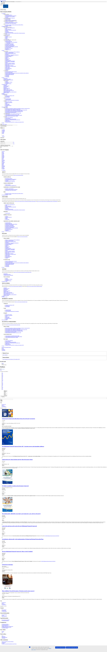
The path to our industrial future (9, 227)
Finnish (3, 157)
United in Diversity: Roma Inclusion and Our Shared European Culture (17, 459)
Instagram (3, 130)
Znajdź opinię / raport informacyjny (10, 27)
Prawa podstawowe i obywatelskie (10, 61)
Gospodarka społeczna (8, 105)
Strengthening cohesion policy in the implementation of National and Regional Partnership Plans (22, 539)
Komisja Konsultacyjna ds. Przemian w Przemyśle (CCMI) (13, 332)
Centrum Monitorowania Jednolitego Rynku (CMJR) (12, 114)
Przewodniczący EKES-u (8, 178)
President (3, 93)
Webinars (6, 81)
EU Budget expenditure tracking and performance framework (15, 485)
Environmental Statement (5, 620)
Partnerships (7, 230)
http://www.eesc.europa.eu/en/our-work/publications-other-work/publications (47, 201)
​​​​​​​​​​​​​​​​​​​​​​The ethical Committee (8, 25)
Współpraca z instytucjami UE (9, 21)
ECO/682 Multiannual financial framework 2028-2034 (52, 535)
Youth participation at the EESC (9, 74)
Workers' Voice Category (8, 101)
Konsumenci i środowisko (8, 102)
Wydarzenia (6, 82)
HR (2, 380)
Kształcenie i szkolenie (8, 56)
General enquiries (4, 611)
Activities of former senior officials (6, 627)
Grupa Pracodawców (8, 98)
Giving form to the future (7, 564)
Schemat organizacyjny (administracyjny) (10, 20)
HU (2, 383)
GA (2, 379)
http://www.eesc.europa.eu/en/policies (23, 236)
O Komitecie (3, 13)
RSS (2, 632)
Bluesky (3, 132)
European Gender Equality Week (9, 73)
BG (2, 373)
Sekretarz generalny (8, 19)
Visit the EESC (4, 610)
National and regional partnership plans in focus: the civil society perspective (18, 418)
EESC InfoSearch (4, 616)
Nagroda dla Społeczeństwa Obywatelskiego (11, 42)
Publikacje (6, 216)
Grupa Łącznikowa (7, 118)
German (3, 153)
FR (2, 378)
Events (3, 348)
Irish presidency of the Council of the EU (10, 23)
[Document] (5, 391)
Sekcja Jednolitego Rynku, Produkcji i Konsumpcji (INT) (13, 109)
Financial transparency (5, 625)
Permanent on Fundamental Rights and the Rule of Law (12, 119)
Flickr (3, 133)
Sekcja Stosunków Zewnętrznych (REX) (10, 112)
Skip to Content (5, 124)
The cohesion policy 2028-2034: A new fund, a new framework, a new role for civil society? (21, 513)
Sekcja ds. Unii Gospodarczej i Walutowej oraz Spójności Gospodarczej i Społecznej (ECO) (17, 108)
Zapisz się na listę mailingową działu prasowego (10, 294)
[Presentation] (5, 395)
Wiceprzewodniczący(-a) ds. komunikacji (10, 15)
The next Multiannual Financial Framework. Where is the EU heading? (17, 551)
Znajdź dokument (7, 34)
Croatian (3, 159)
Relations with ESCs (8, 49)
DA (2, 375)
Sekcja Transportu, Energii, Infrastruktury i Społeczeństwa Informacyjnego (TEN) (16, 329)
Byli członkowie (7, 96)
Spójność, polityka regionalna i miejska (10, 53)
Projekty (6, 38)
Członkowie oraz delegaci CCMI (9, 95)
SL (2, 388)
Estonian (3, 156)
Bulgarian (3, 151)
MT (2, 384)
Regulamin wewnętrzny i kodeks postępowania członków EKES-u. (14, 24)
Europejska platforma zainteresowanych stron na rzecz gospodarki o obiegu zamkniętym (17, 262)
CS (2, 374)
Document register (4, 614)
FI (2, 386)
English (3, 155)
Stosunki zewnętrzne (8, 60)
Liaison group (4, 642)
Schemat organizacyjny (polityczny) (10, 181)
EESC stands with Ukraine (8, 48)
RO (2, 387)
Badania (6, 37)
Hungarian (3, 160)
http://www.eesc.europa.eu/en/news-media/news (15, 286)
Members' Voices (6, 291)
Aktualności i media (4, 84)
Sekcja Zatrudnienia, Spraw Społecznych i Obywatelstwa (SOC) (13, 110)
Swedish (3, 168)
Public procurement (4, 637)
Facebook (3, 131)
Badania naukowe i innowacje (9, 65)
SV (2, 389)
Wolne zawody (7, 104)
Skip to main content (3, 0)
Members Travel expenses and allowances (7, 626)
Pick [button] (13, 142)
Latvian (3, 162)
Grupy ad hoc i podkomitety (9, 117)
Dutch (3, 164)
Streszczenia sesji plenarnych (9, 32)
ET (2, 377)
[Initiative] (5, 392)
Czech (3, 152)
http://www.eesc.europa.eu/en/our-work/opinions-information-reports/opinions (25, 201)
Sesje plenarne (5, 78)
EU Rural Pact (7, 76)
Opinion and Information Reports (6, 347)
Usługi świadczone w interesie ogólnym (10, 66)
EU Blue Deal (7, 75)
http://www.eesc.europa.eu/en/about (18, 175)
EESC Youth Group (8, 121)
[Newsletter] (5, 393)
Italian (3, 161)
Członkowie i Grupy (4, 94)
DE (2, 376)
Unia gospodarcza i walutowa (9, 55)
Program (3, 77)
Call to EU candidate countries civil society (11, 71)
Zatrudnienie (7, 57)
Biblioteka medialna (6, 92)
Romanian (3, 166)
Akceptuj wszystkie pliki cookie (60, 647)
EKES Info (5, 87)
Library (3, 615)
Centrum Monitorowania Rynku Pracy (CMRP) (11, 337)
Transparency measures (5, 624)
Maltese (3, 163)
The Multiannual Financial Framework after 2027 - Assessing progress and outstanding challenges (23, 446)
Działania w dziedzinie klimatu (9, 52)
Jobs (2, 635)
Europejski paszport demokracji (9, 43)
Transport (6, 106)
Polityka (3, 50)
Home (3, 363)
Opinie (6, 28)
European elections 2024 (8, 41)
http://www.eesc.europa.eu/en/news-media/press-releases (34, 286)
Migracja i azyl (7, 64)
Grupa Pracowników (8, 99)
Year (1, 399)
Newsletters (3, 349)
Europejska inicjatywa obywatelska (10, 45)
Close (9, 145)
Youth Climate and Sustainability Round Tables (11, 46)
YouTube (3, 136)
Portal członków (7, 97)
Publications (3, 350)
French (3, 158)
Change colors (2, 141)
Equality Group (7, 120)
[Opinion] (5, 394)
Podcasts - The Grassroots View (8, 89)
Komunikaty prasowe (6, 288)
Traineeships (3, 636)
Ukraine (3, 122)
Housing (6, 62)
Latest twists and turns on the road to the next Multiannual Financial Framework (19, 526)
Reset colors (6, 145)
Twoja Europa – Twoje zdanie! (9, 44)
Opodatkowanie (7, 69)
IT (2, 381)
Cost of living (7, 265)
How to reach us (4, 609)
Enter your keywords (3, 125)
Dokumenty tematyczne (8, 217)
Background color (2, 143)
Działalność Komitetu (5, 26)
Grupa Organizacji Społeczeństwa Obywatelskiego (12, 100)
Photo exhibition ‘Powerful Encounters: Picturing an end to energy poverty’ (18, 590)
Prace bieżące (7, 31)
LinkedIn (3, 129)
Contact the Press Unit (7, 91)
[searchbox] (53, 398)
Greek (3, 154)
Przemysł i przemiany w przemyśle (10, 63)
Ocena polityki (7, 219)
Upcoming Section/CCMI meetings (8, 79)
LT (2, 382)
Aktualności (5, 287)
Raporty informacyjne (8, 29)
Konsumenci (7, 54)
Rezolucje (6, 30)
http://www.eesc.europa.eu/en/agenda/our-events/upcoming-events (22, 272)
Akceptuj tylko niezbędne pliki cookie (71, 647)
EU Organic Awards (8, 47)
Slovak (3, 167)
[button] (2, 369)
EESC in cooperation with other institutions (7, 641)
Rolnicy (6, 103)
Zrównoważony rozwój (8, 68)
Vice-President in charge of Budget (10, 16)
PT (2, 385)
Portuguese (3, 165)
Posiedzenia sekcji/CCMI (7, 274)
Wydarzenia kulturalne (8, 83)
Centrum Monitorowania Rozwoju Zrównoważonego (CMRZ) (13, 115)
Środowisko (7, 59)
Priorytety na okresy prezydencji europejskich (11, 22)
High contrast (2, 137)
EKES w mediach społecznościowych (9, 90)
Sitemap (3, 631)
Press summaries (6, 86)
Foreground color (2, 142)
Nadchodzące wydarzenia (8, 279)
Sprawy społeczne (7, 67)
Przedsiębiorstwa (7, 58)
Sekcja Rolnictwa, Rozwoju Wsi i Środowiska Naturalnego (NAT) (14, 111)
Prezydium (6, 17)
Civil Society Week (7, 40)
